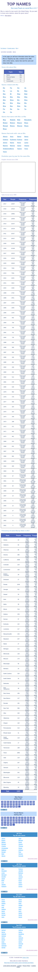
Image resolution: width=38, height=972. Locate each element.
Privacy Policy (26, 965)
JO (16, 802)
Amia (11, 136)
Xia (4, 112)
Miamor (19, 123)
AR (22, 804)
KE (22, 802)
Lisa (3, 882)
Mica (4, 97)
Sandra (4, 884)
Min (18, 100)
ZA (11, 806)
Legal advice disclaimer (9, 965)
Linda (3, 873)
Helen (20, 882)
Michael (21, 840)
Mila (4, 100)
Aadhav (4, 909)
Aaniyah (21, 943)
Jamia (26, 139)
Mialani (5, 123)
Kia (4, 91)
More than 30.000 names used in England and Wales (19, 962)
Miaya (5, 129)
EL (33, 804)
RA (25, 802)
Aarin (20, 909)
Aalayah (21, 938)
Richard (4, 844)
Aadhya (21, 930)
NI (5, 824)
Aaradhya (21, 934)
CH (19, 804)
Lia (11, 91)
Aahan (3, 913)
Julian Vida (25, 957)
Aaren (3, 911)
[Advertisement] (19, 31)
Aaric (3, 917)
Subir (4, 809)
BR (28, 802)
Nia (25, 106)
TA (5, 804)
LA (16, 804)
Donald (4, 852)
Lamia (26, 142)
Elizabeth (4, 871)
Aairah (3, 939)
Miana (26, 123)
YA (22, 822)
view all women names (31, 889)
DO (8, 806)
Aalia (3, 942)
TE (16, 822)
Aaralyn (21, 939)
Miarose (19, 126)
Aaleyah (4, 934)
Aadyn (20, 913)
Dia (4, 88)
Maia (25, 91)
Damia (19, 136)
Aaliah (20, 945)
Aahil (20, 903)
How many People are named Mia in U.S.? (24, 8)
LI (5, 822)
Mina (25, 100)
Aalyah (3, 947)
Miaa (18, 94)
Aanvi (3, 938)
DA (8, 802)
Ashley (20, 884)
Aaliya (20, 942)
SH (19, 802)
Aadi (3, 907)
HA (34, 802)
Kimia (19, 142)
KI (19, 822)
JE (11, 804)
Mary (3, 869)
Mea (4, 94)
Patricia (21, 869)
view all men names (32, 858)
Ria (11, 109)
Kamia (12, 142)
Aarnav (3, 915)
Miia (11, 97)
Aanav (20, 915)
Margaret (4, 875)
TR (31, 804)
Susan (20, 875)
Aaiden (3, 903)
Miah (25, 94)
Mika (25, 97)
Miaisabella (27, 120)
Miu (25, 103)
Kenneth (21, 856)
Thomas (21, 846)
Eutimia (19, 139)
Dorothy (4, 876)
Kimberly (4, 886)
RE (16, 806)
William (4, 842)
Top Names (19, 4)
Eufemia (5, 139)
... (19, 806)
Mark (3, 854)
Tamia (12, 148)
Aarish (20, 917)
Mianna (12, 126)
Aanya (3, 932)
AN (25, 804)
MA (5, 802)
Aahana (4, 936)
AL (2, 804)
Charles (4, 846)
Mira (11, 103)
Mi (11, 94)
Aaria (20, 936)
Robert (3, 840)
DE (13, 802)
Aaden (3, 901)
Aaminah (4, 945)
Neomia (12, 145)
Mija (18, 97)
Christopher (5, 848)
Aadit (20, 907)
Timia (26, 148)
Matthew (4, 850)
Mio (4, 103)
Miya (4, 106)
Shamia (26, 145)
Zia (11, 112)
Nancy (20, 878)
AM (11, 822)
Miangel (5, 126)
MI (13, 806)
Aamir (20, 901)
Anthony (21, 850)
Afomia (5, 136)
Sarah (3, 878)
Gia (18, 88)
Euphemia (13, 139)
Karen (20, 880)
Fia (11, 88)
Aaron (3, 899)
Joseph (21, 844)
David (20, 842)
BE (13, 822)
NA (5, 806)
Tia (25, 109)
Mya (11, 106)
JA (2, 802)
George (21, 854)
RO (14, 804)
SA (8, 804)
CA (31, 802)
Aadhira (4, 943)
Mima (11, 100)
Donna (20, 886)
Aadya (20, 932)
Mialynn (12, 123)
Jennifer (21, 871)
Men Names (8, 15)
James (3, 838)
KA (11, 802)
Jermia (5, 142)
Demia (26, 136)
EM (8, 824)
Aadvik (20, 905)
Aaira (20, 947)
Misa (18, 103)
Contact (19, 965)
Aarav (20, 899)
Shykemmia (6, 148)
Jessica (21, 876)
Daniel (20, 848)
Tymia (5, 151)
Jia (25, 88)
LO (28, 822)
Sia (18, 109)
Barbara (21, 873)
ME (34, 820)
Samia (19, 145)
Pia (4, 109)
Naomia (5, 145)
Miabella (12, 120)
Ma (18, 91)
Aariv (20, 911)
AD (25, 822)
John (20, 838)
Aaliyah (4, 930)
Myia (18, 106)
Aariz (3, 905)
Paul (20, 852)
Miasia (26, 126)
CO (28, 804)
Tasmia (19, 148)
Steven (3, 856)
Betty (3, 880)
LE (2, 806)
